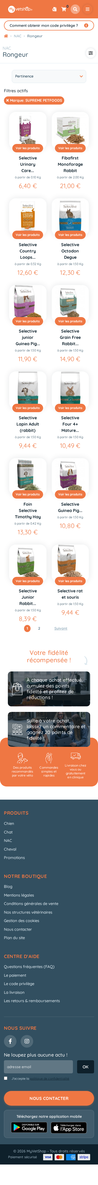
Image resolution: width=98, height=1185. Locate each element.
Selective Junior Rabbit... (28, 597)
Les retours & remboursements (32, 1000)
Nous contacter (18, 929)
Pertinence (24, 76)
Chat (8, 832)
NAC (7, 48)
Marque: (35, 100)
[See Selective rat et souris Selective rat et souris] (70, 563)
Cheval (10, 849)
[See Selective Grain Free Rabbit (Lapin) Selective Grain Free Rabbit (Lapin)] (70, 304)
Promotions (14, 857)
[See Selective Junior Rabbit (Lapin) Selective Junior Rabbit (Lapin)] (28, 563)
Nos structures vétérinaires (28, 912)
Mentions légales (19, 895)
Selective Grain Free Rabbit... (70, 337)
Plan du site (14, 937)
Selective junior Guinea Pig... (28, 337)
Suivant (60, 628)
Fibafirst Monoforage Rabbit (70, 164)
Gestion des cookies (21, 920)
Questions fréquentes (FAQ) (29, 966)
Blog (8, 886)
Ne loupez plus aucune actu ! (35, 1055)
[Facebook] (10, 1041)
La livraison (14, 992)
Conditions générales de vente (31, 903)
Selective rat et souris (70, 594)
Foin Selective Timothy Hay (28, 510)
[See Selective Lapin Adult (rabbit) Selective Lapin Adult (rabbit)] (28, 390)
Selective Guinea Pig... (70, 507)
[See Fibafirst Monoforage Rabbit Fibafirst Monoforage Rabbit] (70, 130)
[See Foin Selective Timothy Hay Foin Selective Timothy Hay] (28, 477)
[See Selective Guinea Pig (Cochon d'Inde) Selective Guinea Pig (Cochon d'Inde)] (70, 477)
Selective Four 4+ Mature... (70, 424)
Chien (9, 823)
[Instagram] (27, 1041)
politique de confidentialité (50, 1078)
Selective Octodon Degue (70, 251)
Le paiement (15, 975)
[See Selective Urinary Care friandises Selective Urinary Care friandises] (28, 130)
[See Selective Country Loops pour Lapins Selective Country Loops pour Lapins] (28, 217)
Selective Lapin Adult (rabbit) (27, 424)
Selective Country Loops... (28, 251)
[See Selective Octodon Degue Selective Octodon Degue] (70, 217)
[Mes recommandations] (54, 9)
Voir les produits (28, 148)
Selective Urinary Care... (28, 164)
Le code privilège (19, 983)
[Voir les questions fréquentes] (86, 25)
